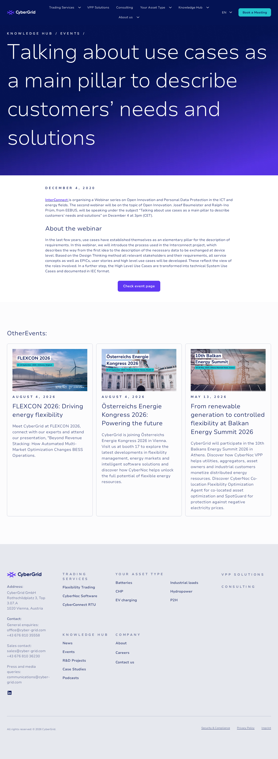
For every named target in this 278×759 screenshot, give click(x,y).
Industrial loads (184, 582)
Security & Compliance (215, 728)
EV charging (126, 600)
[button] (64, 7)
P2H (174, 600)
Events (70, 33)
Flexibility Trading (79, 587)
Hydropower (181, 591)
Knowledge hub (30, 33)
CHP (119, 591)
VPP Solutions (98, 7)
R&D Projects (74, 660)
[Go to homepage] (21, 12)
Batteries (124, 582)
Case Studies (74, 669)
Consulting (124, 7)
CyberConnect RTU (79, 604)
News (68, 643)
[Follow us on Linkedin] (9, 692)
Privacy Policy (246, 728)
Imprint (266, 728)
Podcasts (71, 678)
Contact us (125, 662)
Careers (122, 652)
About (121, 643)
